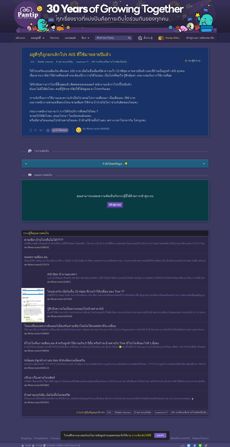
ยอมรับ (160, 435)
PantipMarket (41, 438)
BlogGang (26, 438)
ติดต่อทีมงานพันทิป (180, 438)
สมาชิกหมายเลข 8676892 (36, 385)
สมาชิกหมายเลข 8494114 (36, 368)
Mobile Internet (45, 61)
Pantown (55, 438)
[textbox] (113, 38)
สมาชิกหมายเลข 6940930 (96, 128)
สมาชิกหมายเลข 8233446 (59, 316)
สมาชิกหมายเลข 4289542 (36, 247)
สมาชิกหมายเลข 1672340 (59, 299)
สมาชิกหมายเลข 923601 (59, 282)
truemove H (82, 61)
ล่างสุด (39, 445)
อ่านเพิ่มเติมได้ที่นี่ (141, 435)
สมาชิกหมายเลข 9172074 (36, 264)
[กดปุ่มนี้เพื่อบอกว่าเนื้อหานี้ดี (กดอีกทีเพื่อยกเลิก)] (35, 130)
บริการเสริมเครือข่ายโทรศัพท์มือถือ (109, 61)
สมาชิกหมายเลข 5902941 (36, 402)
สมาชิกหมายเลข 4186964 (36, 333)
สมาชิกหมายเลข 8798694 (36, 351)
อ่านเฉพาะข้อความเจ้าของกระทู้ (63, 445)
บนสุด (28, 445)
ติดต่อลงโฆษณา (200, 438)
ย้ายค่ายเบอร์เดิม (64, 61)
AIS (32, 61)
